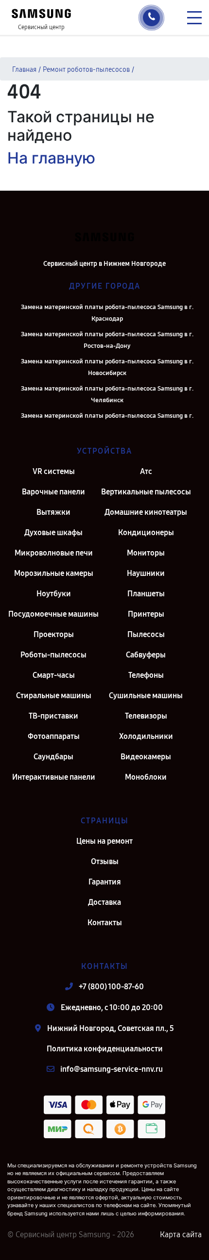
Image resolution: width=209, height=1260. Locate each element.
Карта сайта (181, 1234)
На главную (51, 157)
